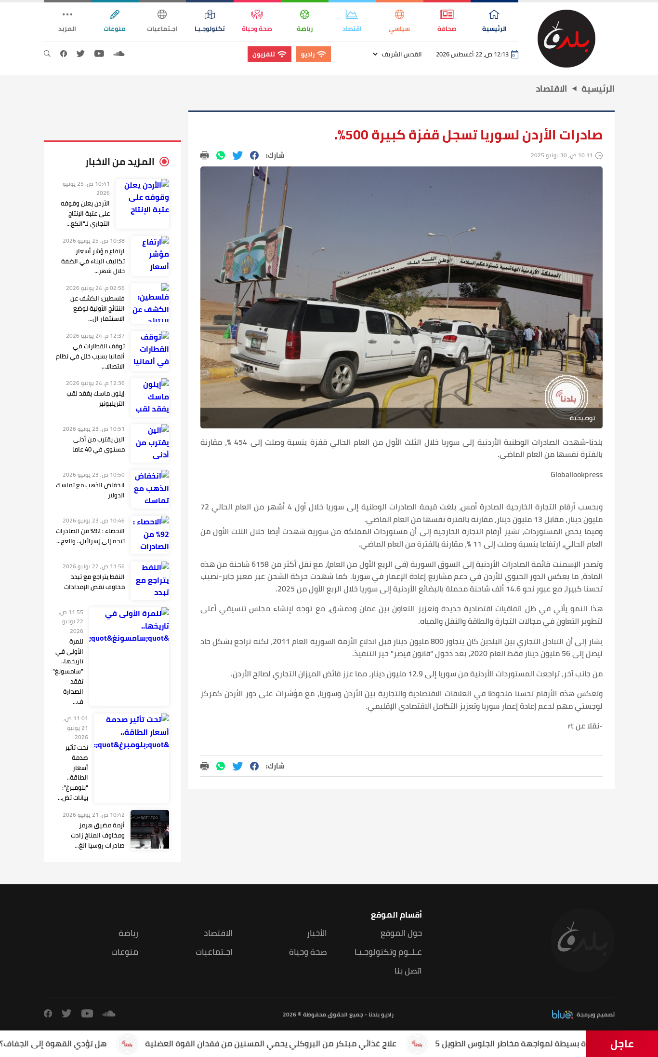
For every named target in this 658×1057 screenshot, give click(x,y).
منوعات (124, 952)
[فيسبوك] (63, 54)
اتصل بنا (408, 970)
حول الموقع (401, 933)
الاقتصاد (218, 933)
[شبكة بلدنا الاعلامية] (566, 38)
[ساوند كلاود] (119, 54)
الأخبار (317, 933)
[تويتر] (81, 54)
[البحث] (47, 54)
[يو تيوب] (99, 54)
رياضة (128, 933)
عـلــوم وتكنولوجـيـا (388, 952)
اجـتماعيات (214, 952)
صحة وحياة (308, 952)
